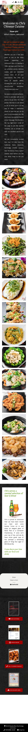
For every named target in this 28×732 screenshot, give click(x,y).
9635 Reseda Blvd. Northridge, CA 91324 (15, 727)
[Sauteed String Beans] (14, 245)
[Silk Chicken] (14, 357)
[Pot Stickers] (14, 222)
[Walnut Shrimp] (14, 446)
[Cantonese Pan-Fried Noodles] (14, 267)
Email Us (21, 730)
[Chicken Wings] (14, 312)
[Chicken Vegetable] (14, 379)
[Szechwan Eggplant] (14, 178)
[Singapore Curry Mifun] (14, 334)
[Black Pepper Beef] (14, 469)
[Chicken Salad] (14, 200)
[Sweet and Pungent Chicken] (14, 402)
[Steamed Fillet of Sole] (14, 290)
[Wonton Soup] (14, 424)
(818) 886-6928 (10, 730)
